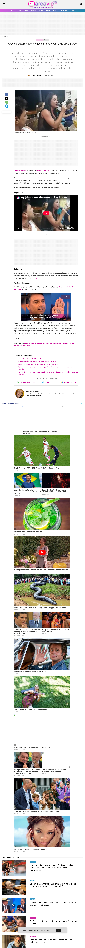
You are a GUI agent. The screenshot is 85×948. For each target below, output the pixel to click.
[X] (6, 98)
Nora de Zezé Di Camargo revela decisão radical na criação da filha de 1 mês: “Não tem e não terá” (48, 373)
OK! (59, 930)
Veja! (37, 278)
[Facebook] (6, 94)
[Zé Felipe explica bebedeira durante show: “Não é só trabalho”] (14, 924)
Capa (3, 36)
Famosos (7, 36)
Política (32, 880)
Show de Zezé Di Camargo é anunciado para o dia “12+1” (37, 361)
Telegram (48, 382)
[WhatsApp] (6, 102)
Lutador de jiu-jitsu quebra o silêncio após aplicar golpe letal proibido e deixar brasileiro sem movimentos (52, 867)
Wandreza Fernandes (37, 75)
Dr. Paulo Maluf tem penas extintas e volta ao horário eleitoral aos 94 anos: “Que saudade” (54, 885)
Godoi (28, 346)
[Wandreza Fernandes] (29, 75)
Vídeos (46, 40)
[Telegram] (6, 106)
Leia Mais (52, 930)
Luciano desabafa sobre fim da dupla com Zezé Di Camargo (38, 364)
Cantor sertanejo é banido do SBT (29, 358)
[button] (74, 4)
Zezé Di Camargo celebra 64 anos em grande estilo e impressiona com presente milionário (45, 368)
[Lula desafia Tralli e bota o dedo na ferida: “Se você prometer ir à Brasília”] (14, 905)
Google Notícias (70, 382)
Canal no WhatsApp (27, 382)
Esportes (32, 862)
